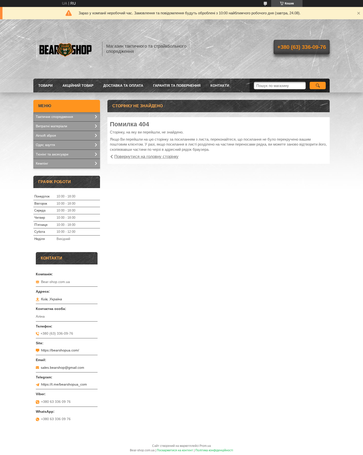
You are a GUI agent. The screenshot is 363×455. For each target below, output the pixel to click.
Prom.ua (205, 446)
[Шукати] (318, 85)
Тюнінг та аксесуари (52, 154)
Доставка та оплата (123, 85)
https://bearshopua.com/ (60, 350)
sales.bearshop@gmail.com (62, 367)
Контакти (219, 85)
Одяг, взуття (45, 145)
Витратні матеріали (51, 126)
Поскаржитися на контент (175, 450)
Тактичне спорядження (54, 117)
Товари (45, 85)
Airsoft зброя (46, 135)
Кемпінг (42, 163)
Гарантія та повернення (177, 85)
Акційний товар (77, 85)
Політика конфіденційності (214, 450)
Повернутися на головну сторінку (146, 156)
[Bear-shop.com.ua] (65, 49)
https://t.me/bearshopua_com (64, 384)
